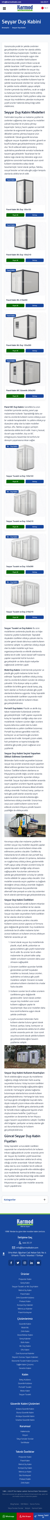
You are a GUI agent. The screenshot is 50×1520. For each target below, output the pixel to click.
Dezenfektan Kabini (25, 1335)
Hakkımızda (25, 1431)
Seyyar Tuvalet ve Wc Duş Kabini (25, 1286)
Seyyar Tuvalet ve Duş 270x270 (19, 611)
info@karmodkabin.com (11, 2)
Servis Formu (35, 1504)
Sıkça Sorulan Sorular (25, 1438)
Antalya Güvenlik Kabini (25, 1416)
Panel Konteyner (25, 1312)
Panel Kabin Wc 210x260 (16, 300)
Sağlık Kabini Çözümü (25, 1364)
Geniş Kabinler (25, 1338)
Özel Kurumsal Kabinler (25, 1353)
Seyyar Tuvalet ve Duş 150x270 (19, 521)
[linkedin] (31, 1263)
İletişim (27, 1508)
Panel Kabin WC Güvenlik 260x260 (20, 390)
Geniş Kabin (25, 1283)
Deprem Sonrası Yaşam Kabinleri (25, 1357)
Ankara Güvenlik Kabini (25, 1409)
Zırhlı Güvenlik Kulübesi (25, 1297)
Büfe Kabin (25, 1342)
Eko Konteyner (25, 1475)
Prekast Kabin (25, 1301)
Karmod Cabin (37, 1508)
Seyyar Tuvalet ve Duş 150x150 (19, 476)
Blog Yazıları (14, 1504)
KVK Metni (24, 1504)
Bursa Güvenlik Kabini (25, 1412)
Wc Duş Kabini (25, 1346)
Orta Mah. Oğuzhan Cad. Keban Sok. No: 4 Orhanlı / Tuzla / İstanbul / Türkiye (27, 1254)
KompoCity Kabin (25, 1468)
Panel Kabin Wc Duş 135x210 (18, 254)
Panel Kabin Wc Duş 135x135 (18, 209)
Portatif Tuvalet (25, 1387)
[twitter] (18, 1263)
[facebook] (11, 1263)
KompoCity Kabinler (25, 1305)
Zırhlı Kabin (25, 1331)
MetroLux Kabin (25, 1471)
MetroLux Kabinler (25, 1308)
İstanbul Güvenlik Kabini (25, 1420)
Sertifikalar (25, 1442)
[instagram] (25, 1263)
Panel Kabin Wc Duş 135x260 (18, 345)
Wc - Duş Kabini (12, 446)
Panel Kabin (11, 180)
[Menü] (4, 8)
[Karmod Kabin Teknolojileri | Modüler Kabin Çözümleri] (25, 8)
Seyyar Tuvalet (25, 1394)
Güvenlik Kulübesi (25, 1383)
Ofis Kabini (25, 1349)
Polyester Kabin (25, 1279)
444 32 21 (44, 2)
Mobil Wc (25, 1327)
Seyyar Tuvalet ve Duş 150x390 (19, 566)
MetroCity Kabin (25, 1290)
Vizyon (25, 1435)
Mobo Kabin (25, 1390)
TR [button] (45, 8)
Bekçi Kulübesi (25, 1379)
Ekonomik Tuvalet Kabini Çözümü (25, 1361)
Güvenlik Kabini (25, 1324)
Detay (34, 215)
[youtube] (38, 1263)
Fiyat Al (15, 215)
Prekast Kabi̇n (25, 1479)
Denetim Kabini (25, 1368)
